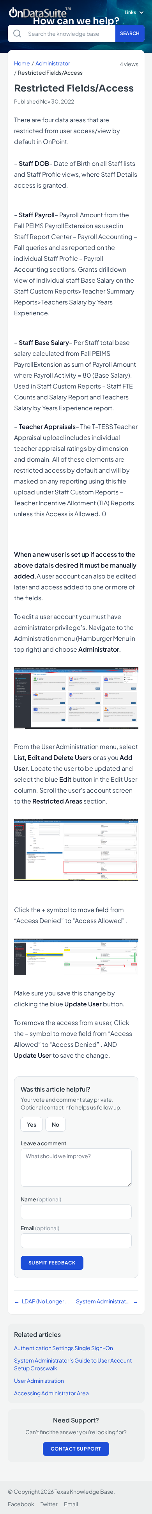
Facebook (21, 1503)
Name (41, 1199)
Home (22, 63)
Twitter (49, 1503)
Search (130, 33)
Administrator (52, 63)
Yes (31, 1124)
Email (40, 1227)
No (55, 1124)
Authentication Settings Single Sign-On (63, 1347)
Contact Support (76, 1449)
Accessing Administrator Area (51, 1392)
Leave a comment (44, 1142)
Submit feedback (52, 1263)
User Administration (39, 1380)
